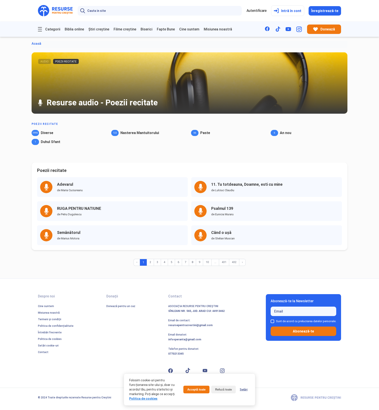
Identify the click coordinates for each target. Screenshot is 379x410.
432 (234, 262)
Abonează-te (303, 331)
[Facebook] (267, 29)
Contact (43, 352)
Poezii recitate (45, 123)
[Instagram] (299, 29)
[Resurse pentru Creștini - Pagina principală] (55, 10)
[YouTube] (288, 29)
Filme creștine (125, 29)
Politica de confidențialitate (55, 325)
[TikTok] (278, 29)
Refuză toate (223, 389)
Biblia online (74, 29)
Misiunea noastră (218, 29)
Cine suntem (189, 29)
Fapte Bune (166, 29)
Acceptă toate (196, 389)
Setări (244, 389)
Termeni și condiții (49, 319)
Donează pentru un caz (120, 306)
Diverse (47, 133)
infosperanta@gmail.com (184, 339)
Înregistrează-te (324, 11)
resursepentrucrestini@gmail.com (190, 325)
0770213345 (176, 353)
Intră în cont (291, 11)
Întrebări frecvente (50, 332)
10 (207, 262)
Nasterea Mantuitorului (139, 133)
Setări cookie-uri (48, 345)
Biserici (146, 29)
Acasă (36, 44)
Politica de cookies (50, 339)
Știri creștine (98, 29)
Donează (327, 29)
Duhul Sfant (50, 142)
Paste (205, 133)
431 (224, 262)
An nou (285, 133)
